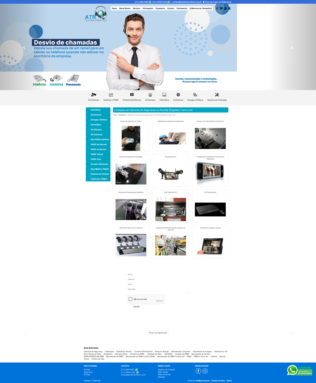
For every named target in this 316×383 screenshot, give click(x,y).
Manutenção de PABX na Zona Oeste (140, 356)
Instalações (122, 115)
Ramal (86, 359)
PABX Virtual (97, 154)
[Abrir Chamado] (229, 8)
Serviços (136, 8)
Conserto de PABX (137, 354)
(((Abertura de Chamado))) (201, 8)
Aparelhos (95, 109)
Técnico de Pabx (97, 359)
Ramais (222, 356)
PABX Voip (96, 159)
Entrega (87, 374)
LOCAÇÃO (168, 354)
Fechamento (182, 8)
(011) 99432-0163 (160, 2)
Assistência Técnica (124, 351)
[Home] (96, 13)
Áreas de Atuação (162, 351)
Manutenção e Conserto (180, 351)
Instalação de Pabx (154, 354)
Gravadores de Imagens (202, 351)
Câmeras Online (121, 354)
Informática (96, 124)
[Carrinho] (221, 8)
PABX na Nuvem (98, 149)
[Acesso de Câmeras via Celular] (131, 138)
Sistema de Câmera (100, 173)
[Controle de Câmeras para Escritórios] (131, 209)
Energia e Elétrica (99, 119)
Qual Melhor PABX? (100, 169)
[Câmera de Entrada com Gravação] (131, 173)
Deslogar (161, 377)
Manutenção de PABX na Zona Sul (171, 356)
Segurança (88, 372)
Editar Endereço (164, 374)
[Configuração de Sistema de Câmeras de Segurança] (210, 173)
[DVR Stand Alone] (210, 209)
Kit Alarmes (96, 129)
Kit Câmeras (96, 134)
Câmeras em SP (220, 351)
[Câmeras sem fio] (170, 173)
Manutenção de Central (200, 354)
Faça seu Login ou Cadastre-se (218, 2)
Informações (148, 8)
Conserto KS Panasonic (143, 351)
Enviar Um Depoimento (158, 332)
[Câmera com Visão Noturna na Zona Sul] (210, 138)
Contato (170, 8)
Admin (229, 380)
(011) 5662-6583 (141, 2)
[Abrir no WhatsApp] (150, 2)
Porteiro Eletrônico (99, 164)
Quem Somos (124, 8)
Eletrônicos (96, 114)
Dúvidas (87, 369)
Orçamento (160, 8)
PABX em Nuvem (99, 144)
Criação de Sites (218, 380)
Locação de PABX (182, 354)
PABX (189, 356)
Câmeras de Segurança (93, 351)
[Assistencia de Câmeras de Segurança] (170, 138)
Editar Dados (163, 372)
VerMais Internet (203, 380)
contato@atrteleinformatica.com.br (187, 2)
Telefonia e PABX (99, 178)
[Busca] (217, 8)
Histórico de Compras (166, 369)
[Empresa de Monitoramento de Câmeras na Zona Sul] (170, 245)
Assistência (108, 354)
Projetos (214, 356)
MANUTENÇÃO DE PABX (94, 356)
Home (114, 8)
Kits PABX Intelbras (100, 139)
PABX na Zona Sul (201, 356)
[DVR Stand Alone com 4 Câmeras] (131, 245)
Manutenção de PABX (114, 356)
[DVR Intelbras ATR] (170, 209)
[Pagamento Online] (225, 8)
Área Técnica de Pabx (92, 354)
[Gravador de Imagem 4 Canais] (210, 245)
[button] (23, 47)
